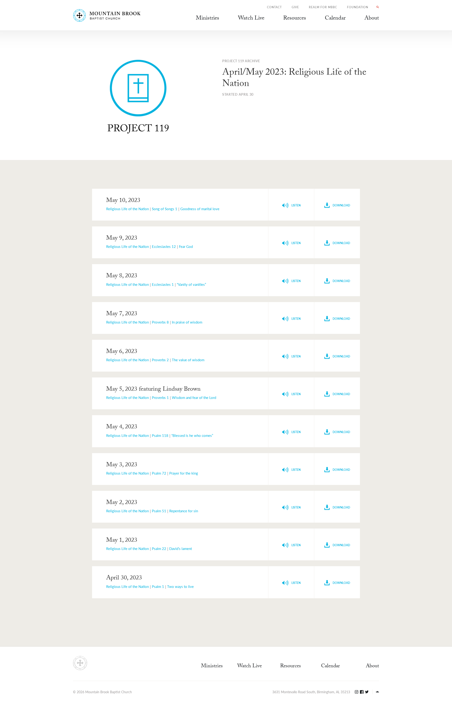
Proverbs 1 (160, 397)
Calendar (330, 666)
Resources (290, 666)
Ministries (212, 666)
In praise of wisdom (187, 322)
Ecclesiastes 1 (163, 284)
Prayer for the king (183, 473)
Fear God (186, 246)
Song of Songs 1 (164, 208)
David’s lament (180, 548)
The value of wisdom (188, 359)
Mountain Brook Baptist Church (108, 691)
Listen (296, 205)
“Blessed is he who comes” (192, 435)
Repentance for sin (183, 510)
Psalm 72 (159, 473)
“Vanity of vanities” (191, 284)
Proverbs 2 (160, 359)
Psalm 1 (158, 586)
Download (341, 205)
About (372, 666)
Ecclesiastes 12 (164, 246)
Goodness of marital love (199, 208)
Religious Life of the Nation (127, 208)
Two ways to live (180, 586)
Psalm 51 (159, 510)
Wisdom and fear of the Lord (194, 397)
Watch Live (251, 19)
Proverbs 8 (160, 322)
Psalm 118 (160, 435)
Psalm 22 (159, 548)
